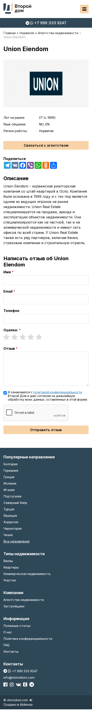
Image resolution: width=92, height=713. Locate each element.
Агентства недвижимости (23, 600)
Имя (7, 272)
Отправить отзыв (46, 430)
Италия (9, 490)
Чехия (8, 535)
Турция (8, 509)
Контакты (10, 651)
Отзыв (9, 348)
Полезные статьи (16, 626)
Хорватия (10, 522)
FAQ (6, 645)
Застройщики (13, 606)
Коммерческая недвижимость (27, 574)
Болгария (10, 464)
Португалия (12, 496)
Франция (10, 516)
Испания (9, 483)
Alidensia (26, 704)
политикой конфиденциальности (57, 392)
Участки (9, 580)
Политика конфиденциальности (27, 639)
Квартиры (11, 567)
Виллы (8, 561)
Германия (10, 470)
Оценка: (10, 330)
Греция (8, 477)
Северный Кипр (15, 503)
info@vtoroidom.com (18, 677)
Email (7, 291)
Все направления (16, 541)
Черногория (12, 528)
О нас (7, 632)
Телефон (11, 311)
